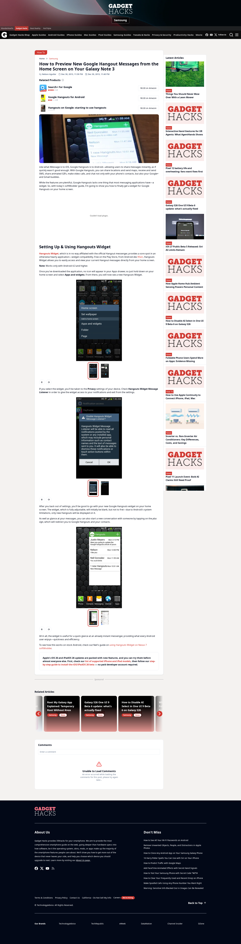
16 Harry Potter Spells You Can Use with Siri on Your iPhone (171, 858)
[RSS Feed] (53, 868)
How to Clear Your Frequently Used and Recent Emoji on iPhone (173, 878)
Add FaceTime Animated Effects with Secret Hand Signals (170, 868)
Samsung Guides (122, 34)
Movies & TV (202, 34)
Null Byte (47, 28)
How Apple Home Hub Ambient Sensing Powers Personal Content (184, 285)
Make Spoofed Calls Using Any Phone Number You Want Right (173, 883)
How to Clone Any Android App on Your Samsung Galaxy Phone (173, 853)
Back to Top (195, 903)
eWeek (122, 923)
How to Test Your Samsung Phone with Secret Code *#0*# (171, 873)
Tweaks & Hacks (141, 34)
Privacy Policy (61, 897)
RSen (140, 256)
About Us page (83, 860)
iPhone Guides (74, 34)
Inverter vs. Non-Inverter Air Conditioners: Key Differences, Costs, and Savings (182, 439)
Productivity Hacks (183, 34)
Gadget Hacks (21, 28)
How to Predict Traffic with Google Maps (162, 863)
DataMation (146, 923)
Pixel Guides (104, 34)
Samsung (120, 20)
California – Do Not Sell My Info (96, 897)
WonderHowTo (7, 28)
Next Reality (35, 28)
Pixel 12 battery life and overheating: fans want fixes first (184, 170)
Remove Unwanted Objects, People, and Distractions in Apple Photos (172, 846)
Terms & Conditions (44, 897)
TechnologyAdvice (67, 923)
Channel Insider (175, 923)
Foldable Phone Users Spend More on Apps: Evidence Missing (184, 359)
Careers (123, 897)
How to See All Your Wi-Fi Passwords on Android (166, 840)
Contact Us (75, 897)
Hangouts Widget (49, 253)
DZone (201, 923)
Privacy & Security (161, 34)
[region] (99, 320)
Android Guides (56, 34)
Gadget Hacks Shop (19, 34)
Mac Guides (90, 34)
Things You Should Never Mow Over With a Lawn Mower (182, 95)
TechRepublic (97, 923)
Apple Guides (39, 34)
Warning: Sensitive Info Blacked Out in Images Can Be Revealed (173, 888)
